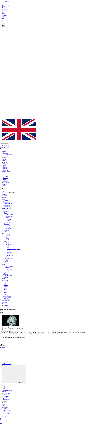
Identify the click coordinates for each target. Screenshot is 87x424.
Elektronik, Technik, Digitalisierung (8, 297)
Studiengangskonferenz (8, 227)
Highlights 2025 (4, 194)
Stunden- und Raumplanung (9, 270)
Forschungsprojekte (5, 167)
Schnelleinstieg (3, 26)
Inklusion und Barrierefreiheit (7, 215)
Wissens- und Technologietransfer (6, 166)
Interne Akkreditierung (8, 228)
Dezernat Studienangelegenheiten (8, 267)
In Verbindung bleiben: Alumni (6, 172)
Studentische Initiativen (5, 178)
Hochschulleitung (5, 240)
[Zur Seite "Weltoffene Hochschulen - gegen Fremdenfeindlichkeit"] (9, 412)
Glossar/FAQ (5, 231)
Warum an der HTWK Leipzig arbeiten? (7, 208)
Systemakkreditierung (6, 230)
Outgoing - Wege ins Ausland (6, 182)
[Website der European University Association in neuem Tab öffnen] (8, 409)
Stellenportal (4, 179)
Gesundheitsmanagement (5, 176)
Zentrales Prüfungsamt (5, 396)
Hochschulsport (6, 261)
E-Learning (4, 402)
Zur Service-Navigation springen (5, 1)
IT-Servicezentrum (6, 263)
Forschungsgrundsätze (5, 164)
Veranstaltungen (4, 183)
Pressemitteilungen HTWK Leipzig (7, 296)
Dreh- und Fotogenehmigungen (6, 300)
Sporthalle (5, 291)
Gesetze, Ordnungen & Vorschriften (8, 275)
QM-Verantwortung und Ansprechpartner (8, 229)
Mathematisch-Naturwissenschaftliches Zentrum (9, 258)
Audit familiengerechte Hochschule (9, 222)
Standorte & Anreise (5, 392)
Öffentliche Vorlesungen (5, 405)
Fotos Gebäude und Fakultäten (6, 301)
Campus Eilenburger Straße (7, 281)
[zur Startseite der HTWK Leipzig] (4, 146)
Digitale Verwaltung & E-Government (10, 266)
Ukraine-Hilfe (4, 197)
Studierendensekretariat (8, 268)
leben (2, 173)
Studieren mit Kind (8, 218)
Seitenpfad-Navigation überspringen (4, 186)
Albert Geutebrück (8, 234)
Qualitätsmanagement (5, 223)
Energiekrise (4, 198)
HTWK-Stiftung (5, 408)
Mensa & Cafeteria (5, 174)
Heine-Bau (5, 286)
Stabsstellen (5, 256)
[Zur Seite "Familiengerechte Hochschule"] (6, 410)
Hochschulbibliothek (6, 287)
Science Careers (7, 242)
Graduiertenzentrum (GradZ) (6, 407)
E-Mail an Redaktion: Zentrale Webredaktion (6, 364)
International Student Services (9, 269)
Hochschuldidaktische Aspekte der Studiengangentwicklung (13, 249)
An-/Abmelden (4, 185)
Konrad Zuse (7, 239)
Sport (3, 398)
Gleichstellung (5, 213)
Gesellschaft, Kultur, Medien (7, 298)
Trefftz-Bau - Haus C (6, 292)
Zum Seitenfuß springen (4, 2)
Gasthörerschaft (4, 209)
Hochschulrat (4, 272)
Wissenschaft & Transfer (5, 170)
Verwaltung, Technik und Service (6, 202)
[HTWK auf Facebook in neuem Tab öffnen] (4, 416)
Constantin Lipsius (8, 236)
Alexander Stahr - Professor (7, 204)
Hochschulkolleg (6, 262)
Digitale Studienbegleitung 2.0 (9, 246)
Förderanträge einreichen (8, 244)
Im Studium (4, 160)
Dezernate (4, 264)
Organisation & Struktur (5, 153)
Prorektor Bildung (6, 243)
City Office (5, 283)
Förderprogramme (5, 165)
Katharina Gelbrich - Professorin (7, 206)
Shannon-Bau (5, 290)
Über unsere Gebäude (5, 280)
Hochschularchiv (6, 259)
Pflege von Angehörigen (8, 219)
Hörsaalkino (4, 177)
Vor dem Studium (5, 157)
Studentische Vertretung (5, 274)
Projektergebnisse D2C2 (9, 245)
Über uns (4, 152)
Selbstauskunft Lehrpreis (9, 252)
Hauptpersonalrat (6, 276)
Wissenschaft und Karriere (6, 201)
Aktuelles (4, 163)
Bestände (7, 260)
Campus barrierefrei (5, 279)
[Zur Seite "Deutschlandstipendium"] (5, 411)
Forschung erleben (5, 168)
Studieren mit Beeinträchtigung (9, 216)
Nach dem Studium (5, 161)
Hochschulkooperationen (5, 181)
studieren (3, 156)
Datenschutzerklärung (5, 305)
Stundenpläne (4, 391)
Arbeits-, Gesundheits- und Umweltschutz (7, 390)
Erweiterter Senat (6, 273)
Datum (1, 310)
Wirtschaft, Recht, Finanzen (7, 299)
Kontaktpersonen (5, 184)
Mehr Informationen (2, 347)
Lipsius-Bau (5, 288)
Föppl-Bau (5, 284)
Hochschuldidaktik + (5, 403)
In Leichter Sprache (6, 306)
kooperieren (3, 169)
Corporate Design (5, 302)
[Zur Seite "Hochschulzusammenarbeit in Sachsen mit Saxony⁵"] (5, 413)
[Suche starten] (7, 143)
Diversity (5, 212)
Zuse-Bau (5, 294)
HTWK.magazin (5, 195)
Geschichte (4, 233)
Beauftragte (4, 278)
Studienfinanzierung (5, 159)
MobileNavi (1, 423)
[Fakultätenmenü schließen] (1, 21)
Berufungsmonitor (6, 200)
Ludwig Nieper (7, 237)
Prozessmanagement (8, 225)
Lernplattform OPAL (5, 404)
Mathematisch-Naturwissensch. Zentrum (7, 397)
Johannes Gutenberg (8, 235)
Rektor (5, 241)
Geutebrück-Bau (6, 285)
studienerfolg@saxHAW (8, 254)
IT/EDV (7, 271)
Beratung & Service (5, 162)
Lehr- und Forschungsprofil (6, 211)
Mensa (5, 289)
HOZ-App (8, 247)
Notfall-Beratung (9, 220)
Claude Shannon (7, 238)
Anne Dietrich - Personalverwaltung (8, 203)
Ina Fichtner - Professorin (7, 205)
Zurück (1, 340)
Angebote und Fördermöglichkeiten (9, 214)
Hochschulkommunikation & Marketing (7, 154)
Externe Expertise (8, 226)
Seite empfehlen (3, 363)
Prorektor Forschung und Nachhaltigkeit (8, 255)
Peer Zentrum (7, 253)
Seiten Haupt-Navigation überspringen (4, 147)
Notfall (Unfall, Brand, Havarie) (6, 389)
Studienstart (4, 158)
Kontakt (4, 155)
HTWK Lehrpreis (8, 250)
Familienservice (7, 217)
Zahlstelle (7, 265)
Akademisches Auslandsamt (6, 399)
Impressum (4, 304)
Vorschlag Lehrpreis (9, 251)
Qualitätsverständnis (6, 224)
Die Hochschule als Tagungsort (6, 171)
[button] (3, 24)
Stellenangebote (4, 151)
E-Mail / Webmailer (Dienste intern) (7, 393)
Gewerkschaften (6, 277)
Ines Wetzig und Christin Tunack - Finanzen (9, 207)
